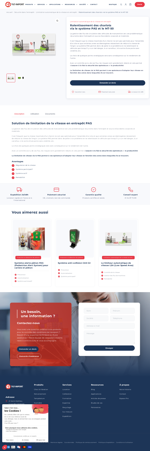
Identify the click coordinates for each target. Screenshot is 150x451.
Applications (55, 4)
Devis (139, 4)
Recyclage (66, 407)
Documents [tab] (50, 114)
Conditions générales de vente (38, 442)
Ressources (70, 4)
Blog (93, 389)
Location (66, 389)
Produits (29, 4)
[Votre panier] (130, 4)
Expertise (66, 403)
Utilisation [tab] (34, 114)
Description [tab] (19, 114)
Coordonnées (69, 442)
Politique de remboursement (86, 442)
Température (39, 398)
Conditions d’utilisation (124, 442)
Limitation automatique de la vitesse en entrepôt (90, 22)
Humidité (38, 403)
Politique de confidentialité (15, 442)
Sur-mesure (67, 412)
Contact (93, 4)
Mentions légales (57, 442)
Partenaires (96, 407)
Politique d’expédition (106, 442)
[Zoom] (57, 21)
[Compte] (125, 4)
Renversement (40, 394)
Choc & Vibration (41, 389)
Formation (66, 398)
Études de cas (96, 403)
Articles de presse (98, 398)
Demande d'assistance (29, 356)
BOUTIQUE (113, 4)
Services (41, 4)
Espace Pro (124, 398)
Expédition (66, 416)
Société (82, 4)
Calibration (67, 394)
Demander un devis (108, 83)
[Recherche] (121, 4)
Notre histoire (125, 389)
